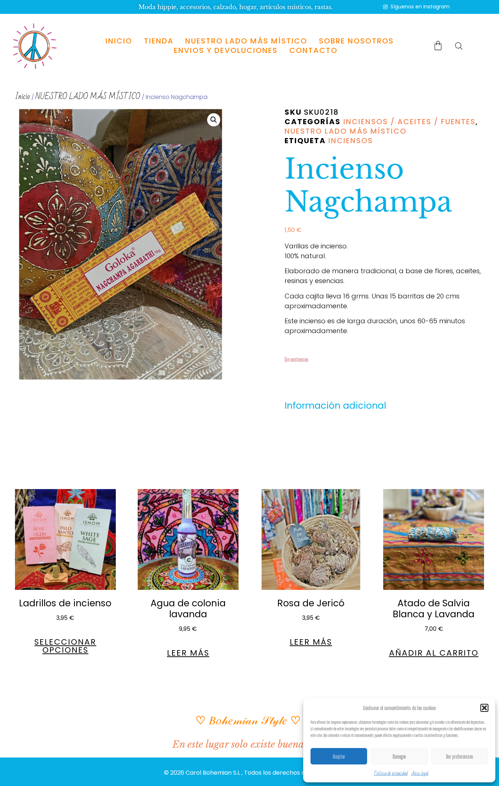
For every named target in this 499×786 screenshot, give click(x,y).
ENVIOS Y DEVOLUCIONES (226, 50)
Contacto (313, 50)
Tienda (159, 41)
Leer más (188, 653)
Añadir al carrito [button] (434, 653)
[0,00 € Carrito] (438, 45)
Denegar (399, 756)
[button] (484, 707)
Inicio (119, 41)
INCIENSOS (350, 141)
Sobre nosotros (356, 41)
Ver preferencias (459, 756)
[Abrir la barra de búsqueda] (458, 45)
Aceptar (339, 756)
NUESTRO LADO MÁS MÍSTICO (246, 41)
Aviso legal (419, 773)
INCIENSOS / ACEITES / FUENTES (409, 122)
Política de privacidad (391, 773)
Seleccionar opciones (65, 646)
